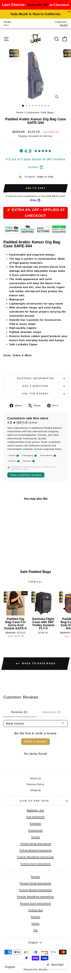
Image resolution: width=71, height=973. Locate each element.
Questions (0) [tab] (51, 712)
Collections (32, 112)
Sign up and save (34, 800)
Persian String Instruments (35, 883)
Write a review (35, 741)
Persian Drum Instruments (35, 903)
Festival (35, 916)
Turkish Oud (35, 910)
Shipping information (35, 378)
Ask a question (35, 386)
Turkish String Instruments (35, 843)
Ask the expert (35, 393)
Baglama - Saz (35, 810)
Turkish (35, 837)
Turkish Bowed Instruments (35, 850)
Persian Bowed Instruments (35, 890)
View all (35, 581)
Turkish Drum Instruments (35, 863)
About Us (35, 778)
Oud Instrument (35, 816)
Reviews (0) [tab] (19, 712)
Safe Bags (47, 112)
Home (19, 112)
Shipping (22, 136)
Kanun (35, 923)
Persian (35, 876)
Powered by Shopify (36, 969)
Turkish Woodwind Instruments (35, 857)
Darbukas (35, 823)
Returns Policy (35, 784)
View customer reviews (26, 475)
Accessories (35, 830)
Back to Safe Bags (38, 663)
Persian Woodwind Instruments (35, 896)
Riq (36, 930)
